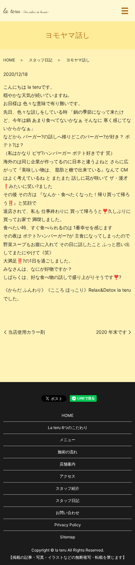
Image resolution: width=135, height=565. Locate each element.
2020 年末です (111, 332)
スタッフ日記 (40, 59)
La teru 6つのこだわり (67, 427)
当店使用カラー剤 (26, 332)
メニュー (67, 439)
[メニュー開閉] (125, 11)
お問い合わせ (67, 512)
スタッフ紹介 (67, 488)
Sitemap (67, 536)
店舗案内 (67, 464)
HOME (9, 59)
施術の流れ (67, 451)
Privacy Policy (67, 524)
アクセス (67, 476)
